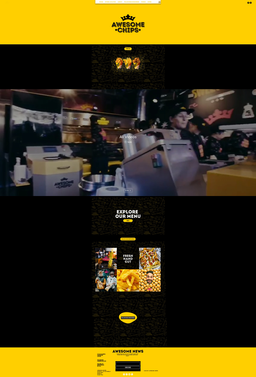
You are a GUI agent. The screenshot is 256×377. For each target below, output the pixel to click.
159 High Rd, (100, 360)
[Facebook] (248, 3)
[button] (159, 1)
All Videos (127, 190)
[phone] (132, 374)
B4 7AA (99, 366)
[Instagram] (251, 3)
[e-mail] (129, 374)
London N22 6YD (101, 361)
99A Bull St (100, 363)
